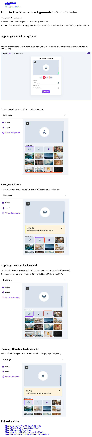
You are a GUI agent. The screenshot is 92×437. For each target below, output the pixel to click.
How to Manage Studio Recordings (18, 430)
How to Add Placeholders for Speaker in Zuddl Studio (24, 432)
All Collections (10, 3)
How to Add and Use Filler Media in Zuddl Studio (23, 426)
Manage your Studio (12, 7)
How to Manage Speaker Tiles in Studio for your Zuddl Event (27, 434)
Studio (7, 5)
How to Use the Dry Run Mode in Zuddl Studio (22, 428)
